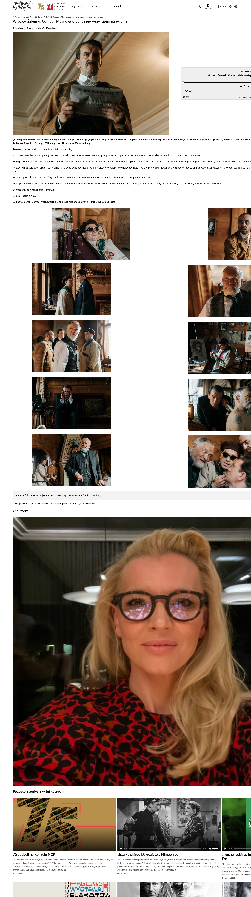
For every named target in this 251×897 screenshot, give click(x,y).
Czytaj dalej (62, 870)
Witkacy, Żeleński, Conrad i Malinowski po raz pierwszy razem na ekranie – (64, 201)
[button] (248, 87)
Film (32, 17)
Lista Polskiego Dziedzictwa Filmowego (147, 854)
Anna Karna (19, 28)
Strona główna (21, 17)
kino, (40, 504)
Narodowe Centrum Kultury (86, 495)
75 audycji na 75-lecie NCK (34, 854)
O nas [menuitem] (106, 6)
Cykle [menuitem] (91, 6)
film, (36, 504)
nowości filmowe (87, 504)
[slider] (183, 82)
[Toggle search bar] (199, 6)
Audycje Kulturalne (25, 495)
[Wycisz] (210, 848)
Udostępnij (52, 28)
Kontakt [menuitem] (118, 6)
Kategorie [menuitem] (74, 6)
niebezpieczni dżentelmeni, (68, 504)
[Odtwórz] (120, 848)
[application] (169, 848)
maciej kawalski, (49, 504)
